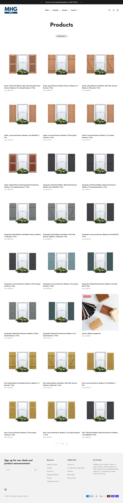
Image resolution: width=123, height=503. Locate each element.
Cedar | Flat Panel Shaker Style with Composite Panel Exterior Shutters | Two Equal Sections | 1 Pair (22, 87)
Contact (73, 10)
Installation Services (53, 481)
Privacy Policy (71, 478)
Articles (49, 478)
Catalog (49, 468)
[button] (61, 36)
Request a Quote (52, 464)
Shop (47, 10)
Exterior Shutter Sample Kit (91, 333)
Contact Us (50, 471)
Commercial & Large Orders (76, 468)
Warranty (70, 471)
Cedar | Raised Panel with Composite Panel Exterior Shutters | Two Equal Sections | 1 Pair (21, 186)
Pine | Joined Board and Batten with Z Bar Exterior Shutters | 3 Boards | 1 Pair (60, 384)
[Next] (81, 2)
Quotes (64, 10)
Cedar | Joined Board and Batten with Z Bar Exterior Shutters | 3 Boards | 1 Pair (99, 87)
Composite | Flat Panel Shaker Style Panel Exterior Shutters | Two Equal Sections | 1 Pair (99, 186)
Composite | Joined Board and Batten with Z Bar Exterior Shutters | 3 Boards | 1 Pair (59, 235)
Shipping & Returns (53, 475)
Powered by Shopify (22, 496)
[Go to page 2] (66, 443)
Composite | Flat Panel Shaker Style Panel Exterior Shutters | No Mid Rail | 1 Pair (60, 186)
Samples (55, 10)
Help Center (71, 475)
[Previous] (41, 2)
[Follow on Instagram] (5, 489)
